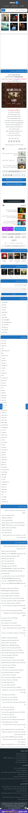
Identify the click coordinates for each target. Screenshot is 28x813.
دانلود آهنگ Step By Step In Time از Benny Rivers (12, 571)
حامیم (2, 375)
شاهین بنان (16, 79)
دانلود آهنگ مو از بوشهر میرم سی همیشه (9, 655)
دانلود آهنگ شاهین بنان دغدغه (8, 515)
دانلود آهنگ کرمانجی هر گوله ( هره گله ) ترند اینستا (11, 610)
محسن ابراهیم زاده (5, 482)
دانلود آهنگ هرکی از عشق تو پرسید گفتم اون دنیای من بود (13, 600)
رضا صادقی (3, 392)
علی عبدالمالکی (4, 435)
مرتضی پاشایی (4, 467)
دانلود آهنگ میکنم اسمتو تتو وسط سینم (9, 699)
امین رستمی (3, 340)
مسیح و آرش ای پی (5, 469)
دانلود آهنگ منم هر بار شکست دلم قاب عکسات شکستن (12, 598)
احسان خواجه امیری (5, 350)
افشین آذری (3, 343)
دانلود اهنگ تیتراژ (5, 324)
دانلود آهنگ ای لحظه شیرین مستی (8, 685)
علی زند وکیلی (4, 437)
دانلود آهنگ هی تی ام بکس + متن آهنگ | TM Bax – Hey (13, 525)
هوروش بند (3, 496)
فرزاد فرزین (3, 447)
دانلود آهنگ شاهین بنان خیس (18, 71)
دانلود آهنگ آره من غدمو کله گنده (8, 694)
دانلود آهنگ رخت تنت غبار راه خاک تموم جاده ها (11, 625)
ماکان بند (3, 479)
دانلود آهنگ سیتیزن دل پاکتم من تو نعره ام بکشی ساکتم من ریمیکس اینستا (14, 740)
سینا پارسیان (3, 412)
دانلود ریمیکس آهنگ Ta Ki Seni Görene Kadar (11, 578)
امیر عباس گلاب (4, 355)
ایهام (2, 353)
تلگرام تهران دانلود (19, 228)
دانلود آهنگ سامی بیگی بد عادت (7, 714)
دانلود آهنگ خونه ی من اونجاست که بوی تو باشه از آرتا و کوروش (14, 607)
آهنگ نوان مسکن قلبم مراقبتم (7, 558)
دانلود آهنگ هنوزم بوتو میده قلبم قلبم (9, 637)
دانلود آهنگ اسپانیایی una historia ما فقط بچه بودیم (12, 737)
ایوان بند (3, 358)
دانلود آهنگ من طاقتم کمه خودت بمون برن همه (11, 677)
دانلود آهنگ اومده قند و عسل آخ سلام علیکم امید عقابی (12, 729)
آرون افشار (3, 360)
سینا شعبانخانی (4, 410)
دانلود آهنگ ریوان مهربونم (7, 517)
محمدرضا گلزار (4, 459)
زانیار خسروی (4, 395)
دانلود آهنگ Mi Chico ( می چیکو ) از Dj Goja (10, 645)
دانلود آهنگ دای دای (5, 573)
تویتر (23, 237)
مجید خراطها (3, 464)
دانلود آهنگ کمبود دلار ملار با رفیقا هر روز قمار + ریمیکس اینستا (14, 629)
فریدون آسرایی (4, 449)
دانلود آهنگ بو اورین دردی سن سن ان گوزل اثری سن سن (13, 576)
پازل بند (3, 370)
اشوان (2, 348)
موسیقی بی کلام (5, 329)
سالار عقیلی (3, 400)
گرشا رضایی (3, 452)
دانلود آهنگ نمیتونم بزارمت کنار (7, 657)
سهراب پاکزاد (3, 417)
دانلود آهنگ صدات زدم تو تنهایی (8, 667)
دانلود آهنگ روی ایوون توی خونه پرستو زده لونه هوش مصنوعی (14, 614)
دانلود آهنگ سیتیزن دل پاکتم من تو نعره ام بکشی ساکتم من (14, 726)
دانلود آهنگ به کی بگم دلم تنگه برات (8, 675)
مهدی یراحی (3, 477)
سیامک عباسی (4, 402)
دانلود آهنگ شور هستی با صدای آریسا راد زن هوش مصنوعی (15, 511)
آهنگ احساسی (4, 302)
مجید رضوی (3, 462)
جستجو (3, 10)
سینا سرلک (3, 407)
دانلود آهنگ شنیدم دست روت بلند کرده (9, 697)
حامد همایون (4, 373)
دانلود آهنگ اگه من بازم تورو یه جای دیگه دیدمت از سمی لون (14, 703)
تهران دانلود (9, 81)
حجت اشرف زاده (4, 378)
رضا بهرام (3, 390)
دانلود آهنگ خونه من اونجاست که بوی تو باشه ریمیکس (12, 660)
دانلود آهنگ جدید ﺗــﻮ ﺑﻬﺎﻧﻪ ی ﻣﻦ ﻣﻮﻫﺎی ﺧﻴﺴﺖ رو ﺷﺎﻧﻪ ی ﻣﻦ (14, 634)
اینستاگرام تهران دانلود (7, 229)
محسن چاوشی (4, 484)
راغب (2, 387)
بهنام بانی (3, 368)
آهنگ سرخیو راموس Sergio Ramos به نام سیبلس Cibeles (13, 553)
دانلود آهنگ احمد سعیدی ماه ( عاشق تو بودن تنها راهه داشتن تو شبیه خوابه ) (14, 547)
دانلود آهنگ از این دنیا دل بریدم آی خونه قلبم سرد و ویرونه (13, 744)
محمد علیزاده (4, 457)
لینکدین (16, 237)
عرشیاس (3, 439)
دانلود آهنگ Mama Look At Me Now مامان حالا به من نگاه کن (14, 584)
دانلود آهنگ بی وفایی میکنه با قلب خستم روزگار (11, 647)
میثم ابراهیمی (4, 489)
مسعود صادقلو (4, 422)
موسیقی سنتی (4, 332)
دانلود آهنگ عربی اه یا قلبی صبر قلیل (9, 642)
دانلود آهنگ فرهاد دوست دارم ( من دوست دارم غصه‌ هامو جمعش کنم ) (14, 691)
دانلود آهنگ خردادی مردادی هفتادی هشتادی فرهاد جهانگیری (13, 662)
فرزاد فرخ (3, 444)
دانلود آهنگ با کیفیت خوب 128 (13, 184)
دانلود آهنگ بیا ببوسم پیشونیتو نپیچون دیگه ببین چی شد (13, 712)
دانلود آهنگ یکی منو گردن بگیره (7, 709)
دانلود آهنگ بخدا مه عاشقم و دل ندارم (9, 623)
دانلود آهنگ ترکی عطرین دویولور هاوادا (9, 566)
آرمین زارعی (3, 363)
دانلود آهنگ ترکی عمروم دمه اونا (7, 563)
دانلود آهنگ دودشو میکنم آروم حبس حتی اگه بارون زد (12, 670)
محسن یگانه (3, 487)
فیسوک (13, 240)
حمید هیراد (3, 383)
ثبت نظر (14, 294)
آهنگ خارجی (4, 307)
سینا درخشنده (4, 405)
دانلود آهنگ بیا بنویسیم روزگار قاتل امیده (9, 722)
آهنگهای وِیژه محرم (5, 319)
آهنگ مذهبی (4, 317)
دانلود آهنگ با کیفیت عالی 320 (13, 179)
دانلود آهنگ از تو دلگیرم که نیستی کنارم (9, 680)
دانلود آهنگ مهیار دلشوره (7, 532)
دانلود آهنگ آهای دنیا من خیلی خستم (9, 717)
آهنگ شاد (22, 6)
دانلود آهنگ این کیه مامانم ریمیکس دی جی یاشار (11, 687)
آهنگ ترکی (4, 305)
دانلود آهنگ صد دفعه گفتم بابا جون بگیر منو (10, 672)
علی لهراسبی (3, 432)
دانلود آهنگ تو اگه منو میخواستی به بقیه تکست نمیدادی (13, 719)
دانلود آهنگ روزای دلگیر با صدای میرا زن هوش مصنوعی (13, 522)
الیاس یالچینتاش (4, 501)
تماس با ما (6, 6)
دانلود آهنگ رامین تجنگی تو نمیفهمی (9, 527)
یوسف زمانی (3, 499)
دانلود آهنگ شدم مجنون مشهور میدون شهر (10, 595)
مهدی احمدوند (4, 472)
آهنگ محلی (4, 314)
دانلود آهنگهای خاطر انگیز (7, 322)
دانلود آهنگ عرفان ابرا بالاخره (21, 762)
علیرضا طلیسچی (4, 425)
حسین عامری (4, 385)
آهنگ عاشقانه (14, 6)
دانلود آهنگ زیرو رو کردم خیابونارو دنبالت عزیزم (11, 603)
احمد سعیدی (4, 345)
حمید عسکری (4, 380)
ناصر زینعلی (3, 491)
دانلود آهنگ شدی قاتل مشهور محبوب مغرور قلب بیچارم (12, 652)
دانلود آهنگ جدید (22, 79)
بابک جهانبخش (4, 365)
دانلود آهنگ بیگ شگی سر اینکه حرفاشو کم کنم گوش (12, 650)
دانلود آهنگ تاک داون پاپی (21, 770)
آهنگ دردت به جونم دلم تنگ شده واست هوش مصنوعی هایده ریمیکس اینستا (14, 536)
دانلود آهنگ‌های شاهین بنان (14, 201)
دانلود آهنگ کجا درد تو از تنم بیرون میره (9, 618)
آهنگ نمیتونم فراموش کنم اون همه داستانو (10, 556)
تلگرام (3, 237)
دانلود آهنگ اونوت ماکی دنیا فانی (7, 561)
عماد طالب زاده (4, 442)
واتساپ (10, 237)
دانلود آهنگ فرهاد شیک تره (7, 520)
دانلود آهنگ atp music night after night (9, 590)
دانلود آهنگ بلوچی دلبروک (6, 620)
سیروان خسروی (4, 415)
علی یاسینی (3, 430)
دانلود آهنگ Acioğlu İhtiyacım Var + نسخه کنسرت (11, 580)
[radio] (19, 141)
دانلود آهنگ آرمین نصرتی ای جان (20, 776)
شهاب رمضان (4, 420)
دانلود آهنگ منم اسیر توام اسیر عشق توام (9, 588)
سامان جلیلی (3, 397)
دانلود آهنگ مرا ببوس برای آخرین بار (8, 665)
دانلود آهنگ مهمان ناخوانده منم (7, 682)
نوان (2, 494)
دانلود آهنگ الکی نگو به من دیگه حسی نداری (10, 593)
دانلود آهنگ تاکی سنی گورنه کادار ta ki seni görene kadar (13, 568)
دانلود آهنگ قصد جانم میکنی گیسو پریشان (10, 640)
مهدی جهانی (3, 474)
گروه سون (3, 454)
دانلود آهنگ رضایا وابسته (7, 530)
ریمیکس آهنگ (5, 327)
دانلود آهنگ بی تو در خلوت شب (7, 707)
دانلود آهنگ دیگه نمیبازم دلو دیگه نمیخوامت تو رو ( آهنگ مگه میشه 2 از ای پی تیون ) (14, 733)
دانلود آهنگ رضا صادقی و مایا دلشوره (8, 551)
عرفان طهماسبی (4, 427)
